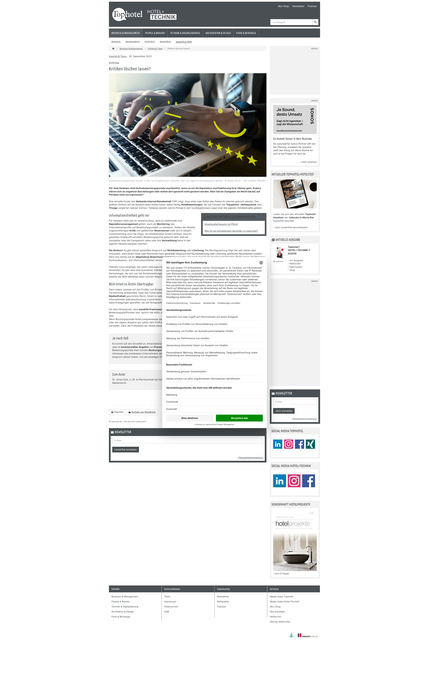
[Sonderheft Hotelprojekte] (295, 570)
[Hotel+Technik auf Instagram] (294, 480)
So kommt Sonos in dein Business (292, 138)
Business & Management (125, 33)
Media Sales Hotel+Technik (284, 601)
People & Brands (155, 33)
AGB (166, 611)
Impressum (170, 601)
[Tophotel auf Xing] (310, 444)
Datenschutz (171, 606)
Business (115, 41)
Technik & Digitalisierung (185, 33)
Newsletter (298, 6)
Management (133, 41)
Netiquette (223, 601)
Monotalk (165, 41)
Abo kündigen (277, 611)
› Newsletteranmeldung (250, 457)
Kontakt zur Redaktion (142, 412)
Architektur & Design (218, 33)
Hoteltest (150, 41)
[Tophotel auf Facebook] (299, 444)
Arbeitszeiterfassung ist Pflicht (221, 224)
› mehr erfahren (308, 162)
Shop (292, 270)
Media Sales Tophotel (281, 596)
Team (167, 596)
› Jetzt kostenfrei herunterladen (290, 227)
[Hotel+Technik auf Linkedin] (279, 480)
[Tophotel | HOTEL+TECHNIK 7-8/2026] (280, 258)
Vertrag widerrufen (280, 621)
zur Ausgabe (296, 260)
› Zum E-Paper (281, 573)
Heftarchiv (295, 263)
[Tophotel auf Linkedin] (277, 444)
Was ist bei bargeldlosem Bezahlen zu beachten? (231, 230)
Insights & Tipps (184, 41)
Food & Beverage (246, 33)
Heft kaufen (295, 266)
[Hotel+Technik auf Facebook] (308, 480)
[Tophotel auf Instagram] (288, 444)
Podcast (312, 6)
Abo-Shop (283, 6)
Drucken (117, 412)
